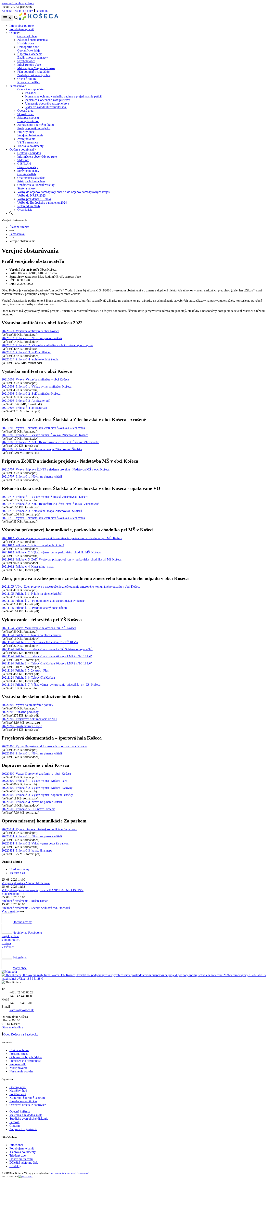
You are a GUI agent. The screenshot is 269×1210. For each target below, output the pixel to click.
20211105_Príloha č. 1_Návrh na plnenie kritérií (31, 593)
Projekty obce (25, 131)
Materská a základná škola (25, 1115)
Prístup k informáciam (31, 181)
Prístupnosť (83, 1172)
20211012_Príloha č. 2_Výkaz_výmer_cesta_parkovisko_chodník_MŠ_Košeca (51, 552)
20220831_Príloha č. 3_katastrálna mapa (27, 850)
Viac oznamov (10, 893)
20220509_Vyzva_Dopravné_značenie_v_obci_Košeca (36, 773)
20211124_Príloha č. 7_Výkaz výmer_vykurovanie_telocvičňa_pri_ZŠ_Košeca (51, 684)
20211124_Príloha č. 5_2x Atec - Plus (25, 670)
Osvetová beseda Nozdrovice (27, 1104)
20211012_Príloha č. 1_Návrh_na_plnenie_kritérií (33, 545)
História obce (25, 43)
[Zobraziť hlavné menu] (7, 18)
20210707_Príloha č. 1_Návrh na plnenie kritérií (32, 476)
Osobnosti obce (27, 36)
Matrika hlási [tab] (17, 873)
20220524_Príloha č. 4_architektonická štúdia (30, 359)
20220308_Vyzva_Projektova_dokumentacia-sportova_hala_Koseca (44, 746)
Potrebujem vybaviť (21, 29)
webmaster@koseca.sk (63, 1172)
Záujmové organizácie (23, 1129)
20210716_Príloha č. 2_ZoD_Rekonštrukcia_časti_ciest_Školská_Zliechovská (50, 503)
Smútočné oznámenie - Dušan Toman (25, 900)
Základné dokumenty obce (33, 75)
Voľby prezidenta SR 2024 (34, 199)
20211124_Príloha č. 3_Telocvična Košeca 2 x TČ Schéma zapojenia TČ (47, 649)
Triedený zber (18, 1155)
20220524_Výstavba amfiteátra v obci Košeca (30, 331)
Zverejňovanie (26, 139)
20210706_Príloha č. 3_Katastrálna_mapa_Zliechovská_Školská (42, 449)
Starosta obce (25, 114)
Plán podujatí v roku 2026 (33, 71)
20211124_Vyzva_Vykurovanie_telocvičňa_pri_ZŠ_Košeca (39, 628)
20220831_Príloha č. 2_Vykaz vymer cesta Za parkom (35, 843)
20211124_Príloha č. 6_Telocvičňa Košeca (28, 677)
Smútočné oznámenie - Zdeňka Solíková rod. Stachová (36, 908)
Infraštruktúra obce (29, 64)
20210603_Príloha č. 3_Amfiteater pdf (26, 400)
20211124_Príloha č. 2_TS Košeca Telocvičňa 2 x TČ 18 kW (40, 642)
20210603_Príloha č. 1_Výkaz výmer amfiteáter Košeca (36, 386)
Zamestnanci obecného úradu (35, 124)
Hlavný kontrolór (28, 121)
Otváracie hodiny (12, 1027)
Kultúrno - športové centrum (27, 1097)
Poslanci (30, 93)
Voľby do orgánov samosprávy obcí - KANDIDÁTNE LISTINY (42, 890)
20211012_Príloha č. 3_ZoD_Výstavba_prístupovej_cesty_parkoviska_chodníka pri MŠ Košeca (62, 559)
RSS (15, 10)
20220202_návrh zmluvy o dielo (22, 726)
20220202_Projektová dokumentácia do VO (29, 719)
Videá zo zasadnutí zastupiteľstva (46, 107)
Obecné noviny (26, 78)
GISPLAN (24, 163)
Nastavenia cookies (21, 1071)
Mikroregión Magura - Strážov (36, 68)
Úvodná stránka (19, 227)
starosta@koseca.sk (21, 1010)
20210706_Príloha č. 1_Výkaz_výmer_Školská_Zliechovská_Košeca (45, 435)
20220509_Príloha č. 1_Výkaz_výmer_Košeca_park (34, 780)
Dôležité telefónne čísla (23, 1162)
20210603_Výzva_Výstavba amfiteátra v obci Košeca (35, 379)
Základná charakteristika (32, 39)
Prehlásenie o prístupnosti (25, 1060)
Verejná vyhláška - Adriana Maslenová (26, 883)
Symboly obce (26, 61)
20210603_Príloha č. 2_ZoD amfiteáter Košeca (31, 393)
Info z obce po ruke (21, 25)
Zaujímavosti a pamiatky (32, 57)
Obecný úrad (25, 110)
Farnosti (14, 1122)
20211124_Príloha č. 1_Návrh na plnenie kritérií (31, 635)
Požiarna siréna (18, 1053)
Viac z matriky (11, 911)
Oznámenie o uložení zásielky (36, 185)
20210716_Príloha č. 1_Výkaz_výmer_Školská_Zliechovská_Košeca (45, 496)
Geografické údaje (28, 50)
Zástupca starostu (28, 117)
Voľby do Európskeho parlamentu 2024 (42, 202)
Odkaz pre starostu (21, 1159)
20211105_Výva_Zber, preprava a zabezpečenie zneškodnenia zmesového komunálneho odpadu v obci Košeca (71, 586)
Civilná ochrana (19, 1050)
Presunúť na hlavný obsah (18, 3)
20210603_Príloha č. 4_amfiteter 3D (24, 407)
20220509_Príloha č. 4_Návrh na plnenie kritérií (32, 802)
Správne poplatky (28, 170)
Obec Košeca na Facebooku (20, 1034)
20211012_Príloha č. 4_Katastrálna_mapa (28, 566)
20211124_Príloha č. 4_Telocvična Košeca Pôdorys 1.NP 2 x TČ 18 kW (47, 656)
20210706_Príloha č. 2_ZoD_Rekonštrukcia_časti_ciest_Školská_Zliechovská (50, 442)
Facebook (41, 10)
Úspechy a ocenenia (29, 54)
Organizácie (24, 209)
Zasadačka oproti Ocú (23, 1101)
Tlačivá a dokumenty (30, 146)
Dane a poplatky (27, 167)
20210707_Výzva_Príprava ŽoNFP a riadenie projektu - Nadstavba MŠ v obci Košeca (55, 469)
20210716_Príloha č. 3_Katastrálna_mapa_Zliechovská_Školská (42, 511)
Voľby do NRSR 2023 (31, 195)
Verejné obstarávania (30, 135)
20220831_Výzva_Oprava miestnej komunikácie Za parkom (39, 829)
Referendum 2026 (28, 206)
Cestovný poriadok (29, 153)
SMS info (23, 160)
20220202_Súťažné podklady (20, 712)
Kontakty (15, 1166)
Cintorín (14, 1125)
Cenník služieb (26, 174)
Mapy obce (20, 968)
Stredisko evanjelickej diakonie (28, 1118)
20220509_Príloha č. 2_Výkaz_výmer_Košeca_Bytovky (37, 787)
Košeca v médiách (28, 82)
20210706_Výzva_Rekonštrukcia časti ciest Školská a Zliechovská (43, 428)
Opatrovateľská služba (31, 177)
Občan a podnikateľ (21, 149)
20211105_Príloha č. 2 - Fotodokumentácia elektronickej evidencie (43, 600)
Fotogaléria (20, 957)
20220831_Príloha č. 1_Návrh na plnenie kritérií (32, 836)
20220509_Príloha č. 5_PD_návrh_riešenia (28, 809)
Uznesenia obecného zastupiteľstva (47, 103)
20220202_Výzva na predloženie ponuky (27, 705)
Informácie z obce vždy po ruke (37, 156)
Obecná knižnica (19, 1111)
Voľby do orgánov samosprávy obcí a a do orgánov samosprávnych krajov (63, 192)
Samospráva (17, 85)
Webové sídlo (17, 1064)
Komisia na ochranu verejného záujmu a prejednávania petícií (63, 96)
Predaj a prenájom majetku (33, 128)
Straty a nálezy (26, 188)
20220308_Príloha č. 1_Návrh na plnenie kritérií (32, 753)
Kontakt (7, 10)
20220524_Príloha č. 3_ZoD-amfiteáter (26, 352)
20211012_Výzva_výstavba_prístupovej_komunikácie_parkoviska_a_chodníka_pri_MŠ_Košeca (62, 538)
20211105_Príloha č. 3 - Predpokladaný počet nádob (34, 607)
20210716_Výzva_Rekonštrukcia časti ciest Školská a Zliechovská (43, 518)
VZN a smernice (27, 142)
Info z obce (26, 10)
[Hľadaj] (11, 213)
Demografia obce (28, 47)
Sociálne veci (17, 1094)
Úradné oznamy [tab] (19, 869)
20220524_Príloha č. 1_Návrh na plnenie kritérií (32, 338)
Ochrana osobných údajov (25, 1057)
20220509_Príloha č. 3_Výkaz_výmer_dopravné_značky (37, 795)
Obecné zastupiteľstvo (31, 89)
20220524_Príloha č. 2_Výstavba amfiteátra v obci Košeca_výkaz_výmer (47, 345)
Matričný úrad (18, 1090)
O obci (13, 32)
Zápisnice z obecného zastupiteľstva (47, 100)
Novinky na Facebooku (27, 932)
